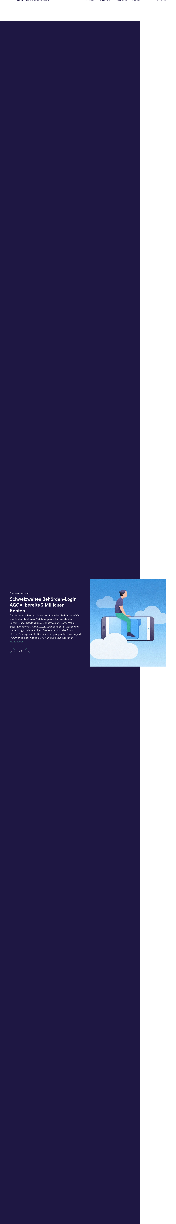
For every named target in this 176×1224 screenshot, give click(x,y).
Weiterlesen (17, 641)
